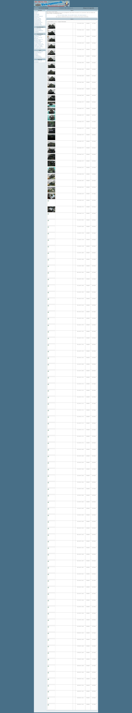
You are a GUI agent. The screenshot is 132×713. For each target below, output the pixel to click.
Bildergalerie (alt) (38, 23)
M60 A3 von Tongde (38, 45)
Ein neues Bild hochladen (72, 15)
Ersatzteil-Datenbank (38, 22)
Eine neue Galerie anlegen (62, 15)
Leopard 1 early (38, 47)
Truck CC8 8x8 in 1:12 (39, 43)
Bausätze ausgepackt (39, 16)
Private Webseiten (38, 52)
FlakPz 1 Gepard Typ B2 (39, 44)
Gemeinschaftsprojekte (39, 30)
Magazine (36, 54)
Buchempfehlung (38, 19)
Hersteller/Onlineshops (39, 51)
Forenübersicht (38, 28)
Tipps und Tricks (38, 18)
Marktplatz (37, 31)
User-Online (37, 15)
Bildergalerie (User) (38, 24)
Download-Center (38, 21)
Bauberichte (37, 17)
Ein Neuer (37, 36)
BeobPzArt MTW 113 (38, 41)
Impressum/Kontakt (38, 60)
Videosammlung (38, 20)
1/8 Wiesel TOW (38, 42)
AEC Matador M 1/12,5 (39, 46)
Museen (36, 53)
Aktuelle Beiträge (38, 35)
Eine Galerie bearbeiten (82, 15)
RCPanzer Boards (38, 29)
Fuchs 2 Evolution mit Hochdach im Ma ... (39, 40)
